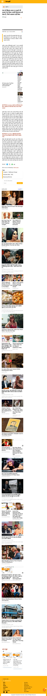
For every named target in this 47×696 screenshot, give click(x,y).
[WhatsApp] (21, 26)
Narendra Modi (6, 174)
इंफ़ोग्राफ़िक (5, 687)
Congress (5, 172)
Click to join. (16, 167)
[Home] (3, 6)
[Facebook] (21, 21)
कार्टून (4, 688)
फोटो (4, 684)
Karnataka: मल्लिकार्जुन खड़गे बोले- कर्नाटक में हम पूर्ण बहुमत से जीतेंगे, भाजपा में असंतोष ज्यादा (11, 135)
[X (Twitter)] (21, 24)
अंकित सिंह (4, 31)
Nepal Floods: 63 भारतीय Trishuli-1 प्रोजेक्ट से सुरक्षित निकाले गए (7, 661)
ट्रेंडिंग (4, 682)
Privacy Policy (27, 688)
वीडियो (4, 685)
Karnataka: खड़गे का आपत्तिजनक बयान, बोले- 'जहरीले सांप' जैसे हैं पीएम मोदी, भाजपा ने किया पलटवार (12, 107)
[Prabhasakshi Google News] (22, 31)
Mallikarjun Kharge (13, 172)
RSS (12, 174)
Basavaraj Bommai (7, 177)
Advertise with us (28, 687)
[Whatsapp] (12, 165)
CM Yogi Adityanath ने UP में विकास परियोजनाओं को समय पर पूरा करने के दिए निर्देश (17, 662)
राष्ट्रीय (7, 7)
